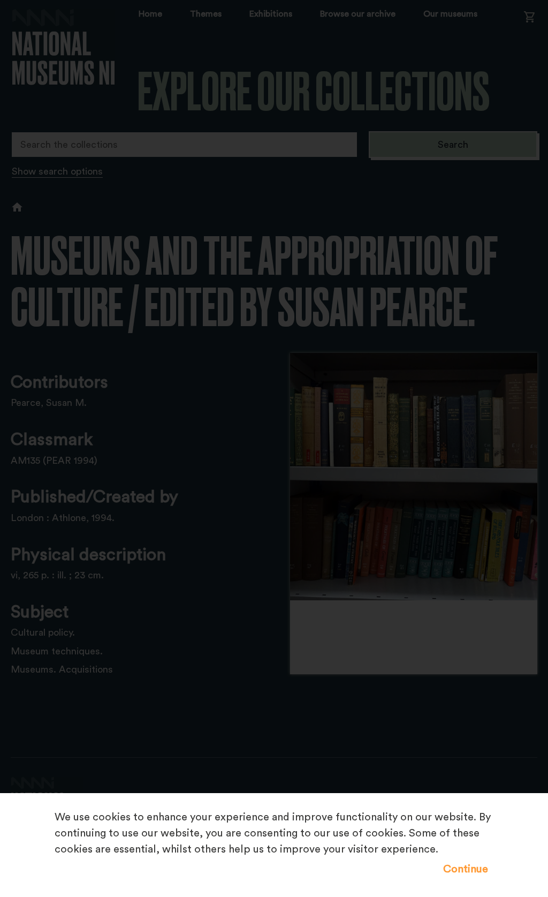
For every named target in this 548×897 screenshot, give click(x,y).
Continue (465, 869)
